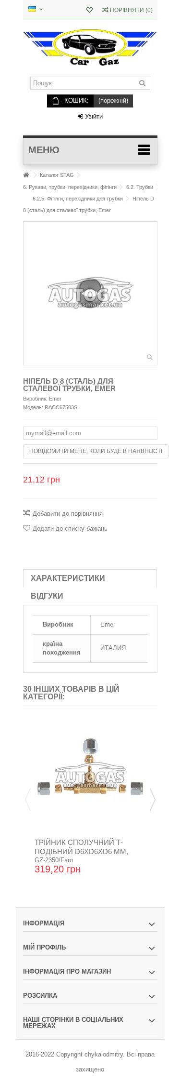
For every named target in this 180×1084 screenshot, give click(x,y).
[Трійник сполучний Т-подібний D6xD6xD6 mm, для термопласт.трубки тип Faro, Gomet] (90, 775)
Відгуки (47, 596)
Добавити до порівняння (68, 513)
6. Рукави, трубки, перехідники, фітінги (70, 187)
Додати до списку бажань (70, 528)
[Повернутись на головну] (26, 175)
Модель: (33, 407)
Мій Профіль (44, 947)
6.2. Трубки (139, 187)
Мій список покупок (89, 10)
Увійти (93, 116)
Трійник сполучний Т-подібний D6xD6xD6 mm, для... (81, 851)
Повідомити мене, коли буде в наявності (95, 451)
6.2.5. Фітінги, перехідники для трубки (78, 198)
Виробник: (35, 398)
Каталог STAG (57, 175)
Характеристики (68, 578)
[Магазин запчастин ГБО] (90, 48)
